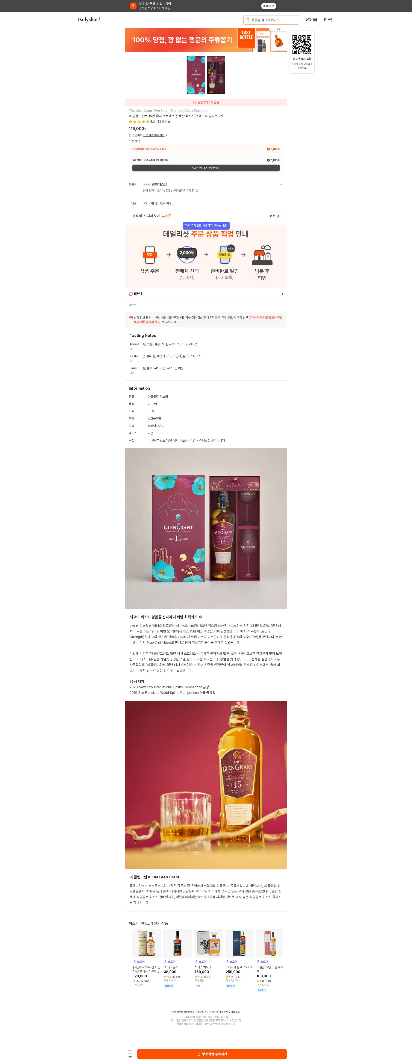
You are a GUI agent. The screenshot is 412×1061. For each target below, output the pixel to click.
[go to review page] (282, 294)
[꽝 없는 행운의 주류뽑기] (206, 40)
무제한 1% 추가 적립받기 (204, 168)
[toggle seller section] (280, 184)
